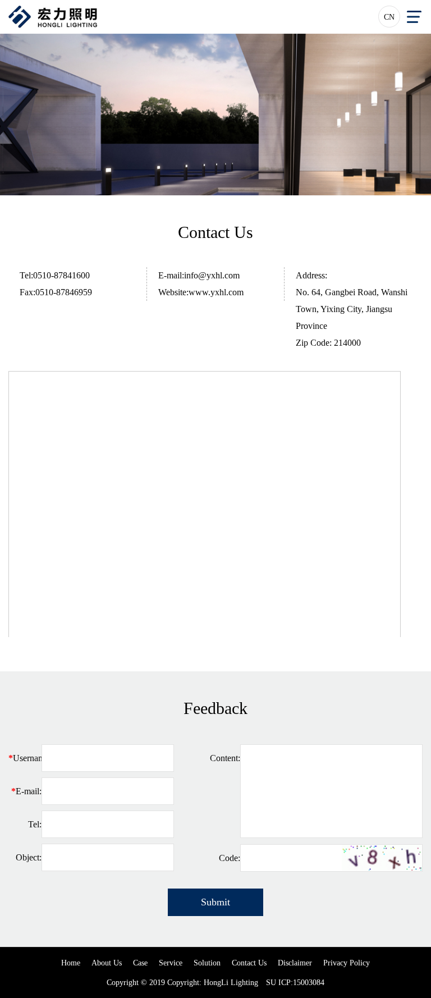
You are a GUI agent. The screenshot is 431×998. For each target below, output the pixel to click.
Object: (29, 857)
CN (389, 17)
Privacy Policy (346, 963)
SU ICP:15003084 (295, 982)
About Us (106, 963)
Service (170, 963)
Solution (207, 963)
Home (70, 963)
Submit (215, 902)
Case (140, 963)
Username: (25, 758)
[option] (215, 114)
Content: (225, 758)
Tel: (35, 824)
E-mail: (26, 791)
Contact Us (249, 963)
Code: (229, 858)
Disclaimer (295, 963)
